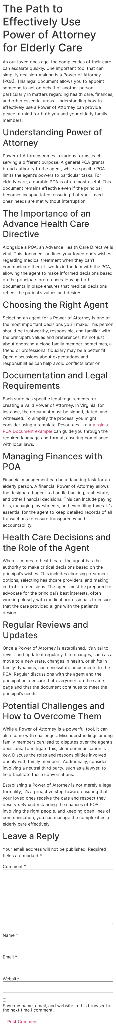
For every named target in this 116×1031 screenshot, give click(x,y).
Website (11, 979)
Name (10, 935)
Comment (14, 866)
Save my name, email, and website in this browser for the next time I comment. (57, 1007)
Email (10, 957)
